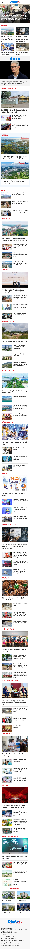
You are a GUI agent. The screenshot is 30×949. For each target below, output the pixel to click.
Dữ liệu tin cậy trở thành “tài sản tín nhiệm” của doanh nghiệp (20, 509)
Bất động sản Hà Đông (21, 900)
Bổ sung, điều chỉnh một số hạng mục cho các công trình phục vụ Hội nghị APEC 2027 (20, 254)
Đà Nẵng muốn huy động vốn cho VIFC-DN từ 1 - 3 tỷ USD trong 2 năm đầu (20, 347)
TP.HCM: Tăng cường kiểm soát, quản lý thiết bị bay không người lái (19, 571)
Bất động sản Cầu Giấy (6, 900)
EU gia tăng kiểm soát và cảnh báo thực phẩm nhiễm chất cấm (20, 622)
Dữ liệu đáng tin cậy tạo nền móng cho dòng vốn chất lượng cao (20, 501)
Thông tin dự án (15, 888)
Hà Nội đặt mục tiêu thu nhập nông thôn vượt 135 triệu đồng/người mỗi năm (20, 656)
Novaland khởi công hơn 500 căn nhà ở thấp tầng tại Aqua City (20, 415)
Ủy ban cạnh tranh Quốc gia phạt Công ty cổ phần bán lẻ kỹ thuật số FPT (20, 562)
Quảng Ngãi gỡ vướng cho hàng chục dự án (14, 341)
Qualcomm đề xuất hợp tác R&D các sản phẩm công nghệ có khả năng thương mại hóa (14, 702)
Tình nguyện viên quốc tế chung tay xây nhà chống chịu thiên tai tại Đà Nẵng (20, 665)
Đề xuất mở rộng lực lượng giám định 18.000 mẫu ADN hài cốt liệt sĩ (19, 830)
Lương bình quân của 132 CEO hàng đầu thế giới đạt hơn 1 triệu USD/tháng (14, 83)
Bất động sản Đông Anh (7, 912)
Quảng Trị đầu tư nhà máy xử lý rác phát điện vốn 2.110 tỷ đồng (20, 710)
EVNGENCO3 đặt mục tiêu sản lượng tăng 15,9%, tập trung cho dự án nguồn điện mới (20, 117)
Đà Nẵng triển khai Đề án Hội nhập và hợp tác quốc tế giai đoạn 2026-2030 (20, 263)
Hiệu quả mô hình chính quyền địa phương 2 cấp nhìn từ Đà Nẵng (20, 246)
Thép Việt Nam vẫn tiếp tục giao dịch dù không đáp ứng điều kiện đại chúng (20, 125)
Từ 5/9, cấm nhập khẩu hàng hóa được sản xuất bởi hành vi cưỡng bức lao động (20, 297)
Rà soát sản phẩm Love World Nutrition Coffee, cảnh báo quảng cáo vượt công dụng (20, 778)
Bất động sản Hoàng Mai (22, 912)
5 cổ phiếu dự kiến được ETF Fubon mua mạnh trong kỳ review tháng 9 (20, 458)
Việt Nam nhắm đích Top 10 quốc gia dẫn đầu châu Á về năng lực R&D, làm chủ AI (19, 718)
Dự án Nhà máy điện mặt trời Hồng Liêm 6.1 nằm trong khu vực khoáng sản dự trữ (20, 364)
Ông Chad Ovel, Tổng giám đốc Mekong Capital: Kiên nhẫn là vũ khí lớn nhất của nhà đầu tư (20, 306)
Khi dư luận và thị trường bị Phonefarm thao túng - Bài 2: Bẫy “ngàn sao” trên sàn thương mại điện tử (15, 546)
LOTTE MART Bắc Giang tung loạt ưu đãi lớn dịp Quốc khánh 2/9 (20, 864)
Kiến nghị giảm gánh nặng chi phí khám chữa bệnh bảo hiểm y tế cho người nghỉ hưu (20, 770)
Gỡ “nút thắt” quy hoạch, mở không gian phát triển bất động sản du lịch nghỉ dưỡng (20, 407)
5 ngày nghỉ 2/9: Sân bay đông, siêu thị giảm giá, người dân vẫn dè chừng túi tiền (20, 614)
